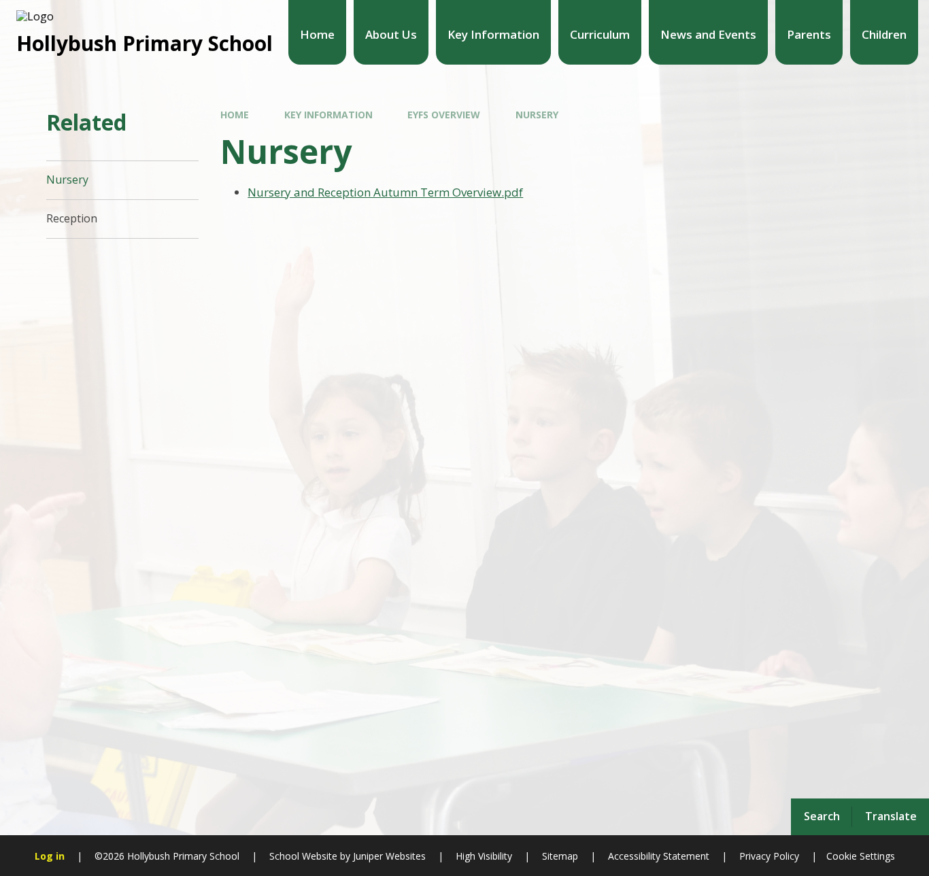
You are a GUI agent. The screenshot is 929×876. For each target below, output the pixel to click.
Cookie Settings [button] (860, 855)
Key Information (328, 114)
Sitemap (560, 855)
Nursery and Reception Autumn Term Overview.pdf (385, 192)
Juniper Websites (388, 855)
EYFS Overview (443, 114)
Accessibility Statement (658, 855)
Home (234, 114)
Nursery (537, 114)
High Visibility (484, 855)
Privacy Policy (769, 855)
